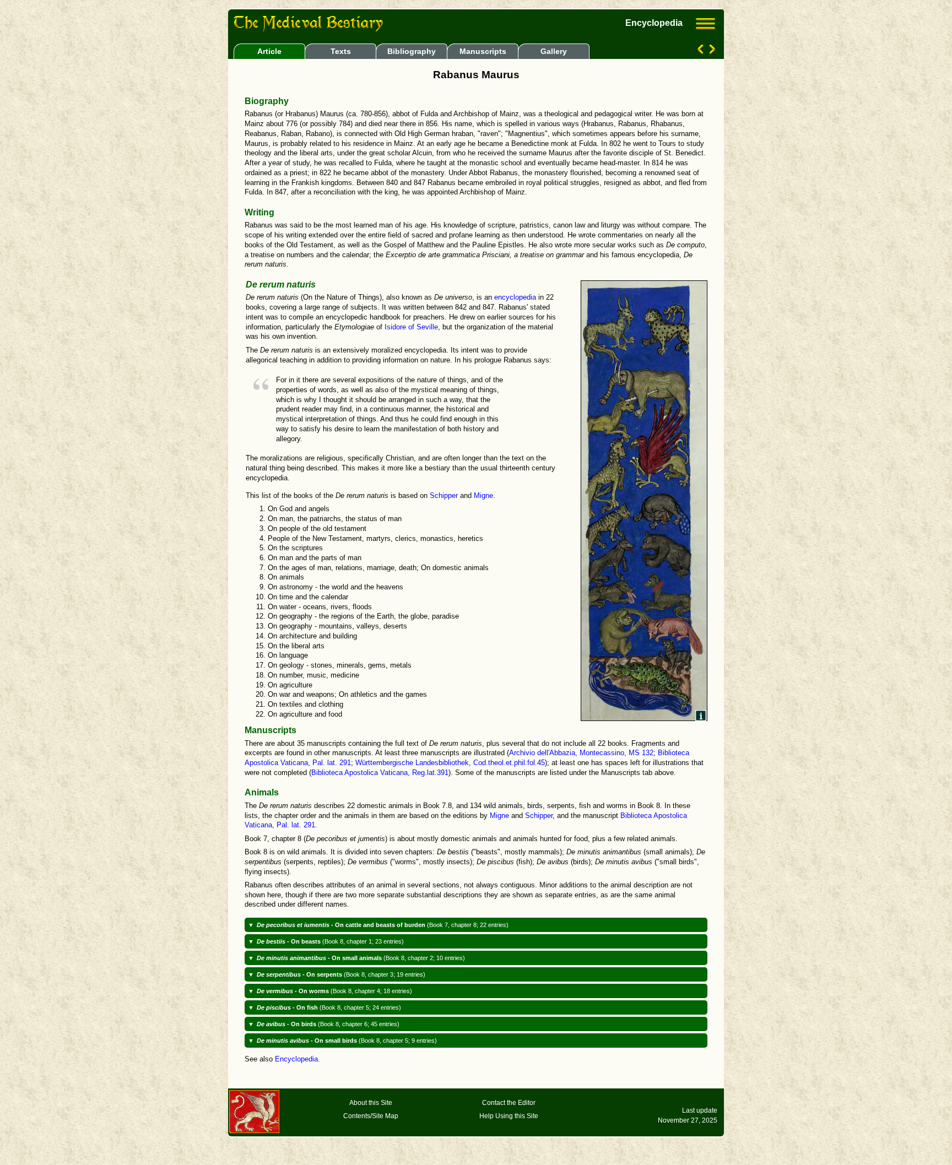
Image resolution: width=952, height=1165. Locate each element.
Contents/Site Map (370, 1116)
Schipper (444, 496)
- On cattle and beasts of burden (383, 925)
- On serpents (341, 974)
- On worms (334, 991)
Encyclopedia (296, 1059)
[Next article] (711, 51)
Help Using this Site (508, 1116)
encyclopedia (515, 297)
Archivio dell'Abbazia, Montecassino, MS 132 (581, 753)
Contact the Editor (509, 1103)
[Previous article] (701, 51)
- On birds (328, 1024)
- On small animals (361, 958)
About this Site (370, 1103)
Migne (483, 496)
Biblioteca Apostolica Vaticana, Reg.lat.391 (379, 773)
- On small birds (347, 1040)
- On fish (329, 1007)
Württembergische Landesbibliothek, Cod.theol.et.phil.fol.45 (450, 763)
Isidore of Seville (411, 327)
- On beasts (330, 941)
